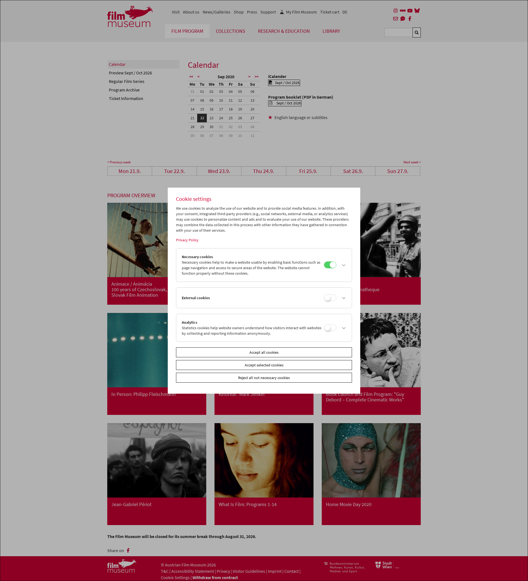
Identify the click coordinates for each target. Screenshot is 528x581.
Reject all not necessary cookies (264, 377)
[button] (342, 265)
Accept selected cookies (264, 365)
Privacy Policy (187, 239)
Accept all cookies (264, 352)
